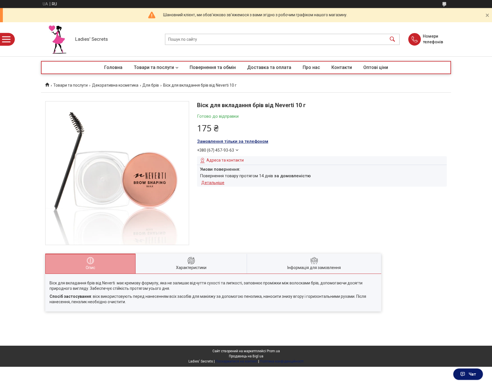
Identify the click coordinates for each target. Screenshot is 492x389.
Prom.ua (273, 351)
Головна (113, 67)
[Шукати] (392, 39)
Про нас (311, 67)
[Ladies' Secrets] (56, 39)
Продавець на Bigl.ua (246, 356)
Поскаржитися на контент (236, 361)
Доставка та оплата (269, 67)
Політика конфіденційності (282, 361)
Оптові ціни (375, 67)
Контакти (341, 67)
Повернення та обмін (213, 67)
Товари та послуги (154, 67)
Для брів (150, 85)
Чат (472, 374)
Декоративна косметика (115, 85)
